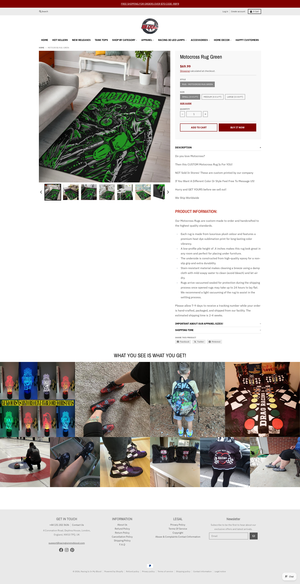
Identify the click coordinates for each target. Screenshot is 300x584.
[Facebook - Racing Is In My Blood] (61, 550)
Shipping (185, 71)
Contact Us (78, 524)
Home (41, 47)
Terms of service (165, 571)
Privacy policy (148, 571)
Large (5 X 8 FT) (235, 96)
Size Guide (185, 103)
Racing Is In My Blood (91, 571)
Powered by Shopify (113, 571)
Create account (238, 11)
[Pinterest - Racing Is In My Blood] (72, 550)
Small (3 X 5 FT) (190, 96)
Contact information (202, 571)
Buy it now (237, 127)
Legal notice (220, 571)
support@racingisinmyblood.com (67, 543)
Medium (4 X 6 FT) (213, 96)
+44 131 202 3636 (59, 524)
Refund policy (132, 571)
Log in (225, 11)
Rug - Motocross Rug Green (197, 84)
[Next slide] (167, 192)
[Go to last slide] (41, 192)
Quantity (185, 109)
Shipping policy (183, 571)
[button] (52, 192)
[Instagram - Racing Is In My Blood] (67, 550)
